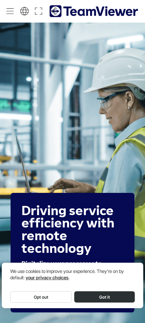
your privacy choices (47, 277)
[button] (10, 11)
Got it (104, 297)
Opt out (41, 297)
